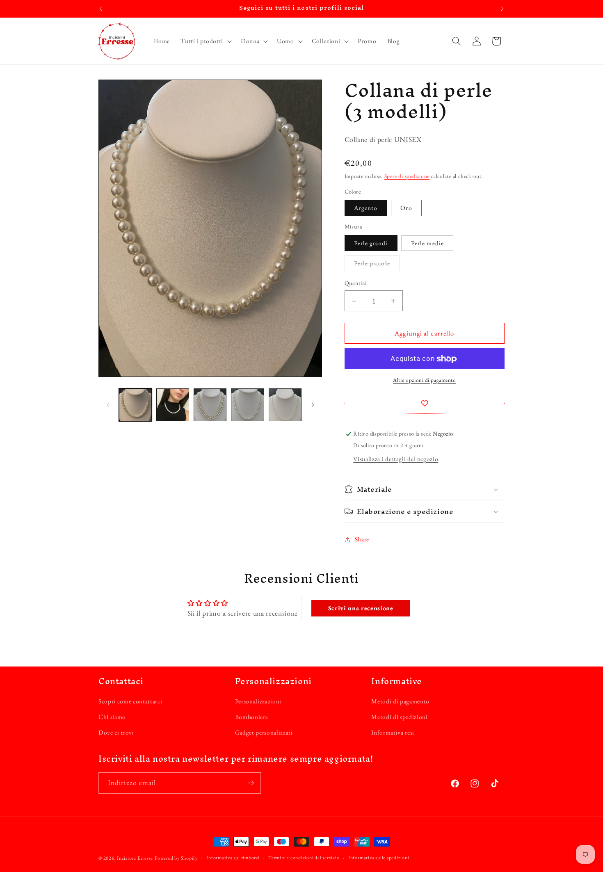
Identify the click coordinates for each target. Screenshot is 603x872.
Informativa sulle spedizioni (378, 857)
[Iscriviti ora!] (250, 783)
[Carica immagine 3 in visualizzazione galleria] (210, 404)
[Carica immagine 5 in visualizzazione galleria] (285, 404)
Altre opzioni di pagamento (424, 380)
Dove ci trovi (116, 732)
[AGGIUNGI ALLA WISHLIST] (425, 403)
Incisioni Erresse (135, 858)
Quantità (356, 283)
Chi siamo (112, 716)
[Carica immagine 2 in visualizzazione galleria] (172, 404)
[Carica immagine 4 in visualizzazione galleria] (247, 404)
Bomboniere (251, 716)
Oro (406, 208)
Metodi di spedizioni (399, 716)
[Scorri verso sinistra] (107, 405)
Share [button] (362, 539)
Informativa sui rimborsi (232, 857)
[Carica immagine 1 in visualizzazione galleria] (135, 404)
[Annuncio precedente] (101, 8)
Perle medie (427, 243)
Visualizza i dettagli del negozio (395, 458)
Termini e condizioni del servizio (303, 857)
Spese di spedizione (407, 176)
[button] (205, 41)
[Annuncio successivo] (502, 8)
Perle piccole (377, 265)
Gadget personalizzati (264, 732)
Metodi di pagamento (400, 701)
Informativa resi (392, 732)
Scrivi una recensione (360, 608)
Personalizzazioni (258, 701)
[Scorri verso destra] (313, 405)
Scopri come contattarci (130, 701)
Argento (366, 208)
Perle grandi (371, 243)
